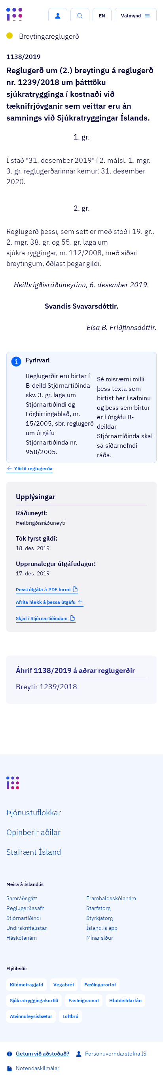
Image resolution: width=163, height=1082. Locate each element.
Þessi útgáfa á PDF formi (43, 589)
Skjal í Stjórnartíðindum (42, 618)
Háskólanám (21, 937)
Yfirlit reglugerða (33, 468)
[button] (57, 16)
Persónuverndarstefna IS (115, 1053)
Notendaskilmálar (37, 1068)
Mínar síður (99, 937)
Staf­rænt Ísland (33, 851)
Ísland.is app (102, 927)
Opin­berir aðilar (33, 832)
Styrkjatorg (99, 918)
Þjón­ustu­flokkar (33, 812)
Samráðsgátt (21, 898)
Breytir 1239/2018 (46, 686)
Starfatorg (98, 908)
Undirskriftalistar (26, 927)
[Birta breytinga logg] (81, 648)
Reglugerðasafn (25, 908)
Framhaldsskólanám (111, 898)
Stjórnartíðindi (23, 918)
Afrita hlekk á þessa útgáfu (46, 602)
